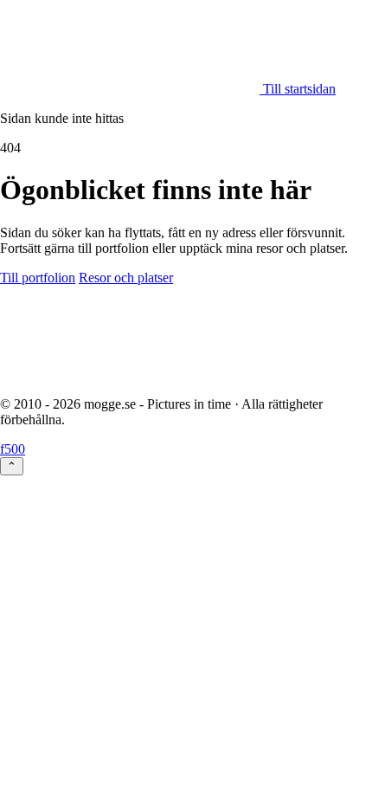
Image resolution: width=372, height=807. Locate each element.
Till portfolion (37, 277)
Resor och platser (126, 277)
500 (14, 449)
